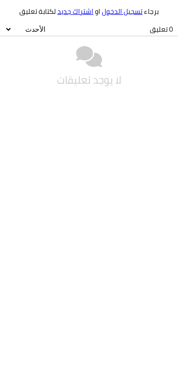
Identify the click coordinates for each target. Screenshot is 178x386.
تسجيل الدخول (122, 11)
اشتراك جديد (75, 11)
